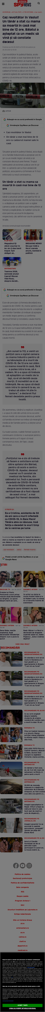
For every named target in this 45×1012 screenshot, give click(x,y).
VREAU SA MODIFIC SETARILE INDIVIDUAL (22, 1008)
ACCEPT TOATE (22, 1005)
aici (12, 977)
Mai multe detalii (30, 967)
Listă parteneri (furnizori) (7, 1001)
